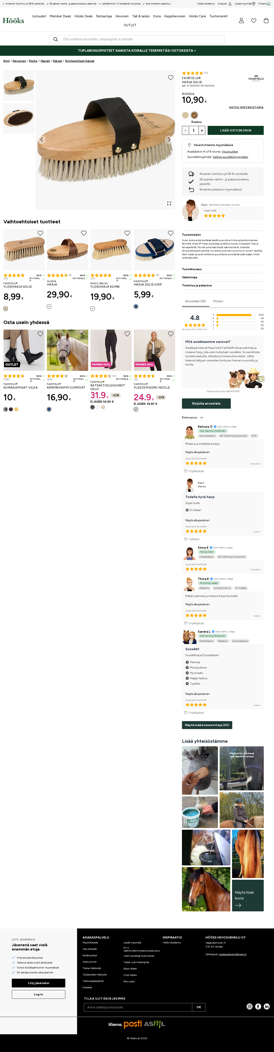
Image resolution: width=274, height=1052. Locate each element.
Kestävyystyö (90, 955)
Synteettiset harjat (79, 61)
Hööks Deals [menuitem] (83, 16)
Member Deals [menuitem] (60, 16)
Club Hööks (130, 975)
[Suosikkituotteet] (253, 20)
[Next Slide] (169, 140)
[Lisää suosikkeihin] (170, 77)
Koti (6, 61)
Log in (38, 994)
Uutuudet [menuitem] (39, 16)
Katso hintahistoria (246, 107)
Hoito (33, 61)
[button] (18, 85)
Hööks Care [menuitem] (197, 16)
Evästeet (87, 987)
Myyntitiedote (90, 942)
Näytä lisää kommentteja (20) (207, 725)
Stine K (203, 548)
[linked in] (267, 1006)
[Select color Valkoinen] (98, 407)
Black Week (130, 968)
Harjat (45, 61)
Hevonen (19, 61)
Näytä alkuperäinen (197, 452)
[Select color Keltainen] (16, 409)
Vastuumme (90, 961)
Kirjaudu (222, 3)
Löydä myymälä (243, 3)
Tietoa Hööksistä (92, 968)
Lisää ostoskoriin (235, 130)
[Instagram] (250, 1006)
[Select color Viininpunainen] (11, 409)
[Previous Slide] (41, 140)
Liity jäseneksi (38, 983)
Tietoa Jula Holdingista (136, 962)
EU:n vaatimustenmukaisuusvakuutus (142, 949)
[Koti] (13, 20)
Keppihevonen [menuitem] (174, 16)
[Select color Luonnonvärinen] (49, 306)
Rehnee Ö (205, 427)
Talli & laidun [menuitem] (141, 16)
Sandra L (204, 632)
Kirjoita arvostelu (206, 403)
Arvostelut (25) (195, 301)
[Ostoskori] (266, 20)
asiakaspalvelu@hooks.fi (233, 954)
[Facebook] (258, 1006)
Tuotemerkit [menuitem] (218, 16)
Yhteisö (218, 301)
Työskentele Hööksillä (95, 974)
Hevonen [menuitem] (122, 16)
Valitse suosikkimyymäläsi (230, 157)
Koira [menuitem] (157, 16)
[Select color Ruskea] (194, 115)
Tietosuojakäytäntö (93, 981)
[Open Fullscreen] (169, 203)
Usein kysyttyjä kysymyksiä (139, 955)
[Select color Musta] (5, 409)
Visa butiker (230, 151)
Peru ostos (129, 981)
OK (199, 1007)
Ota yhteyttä (90, 948)
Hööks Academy (172, 942)
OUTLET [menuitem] (130, 25)
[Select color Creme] (5, 308)
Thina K (203, 579)
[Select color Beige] (103, 407)
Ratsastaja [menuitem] (104, 16)
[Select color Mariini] (136, 306)
